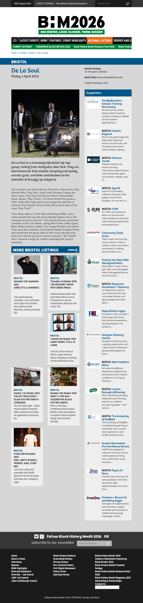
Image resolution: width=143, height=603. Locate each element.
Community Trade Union (112, 234)
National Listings (100, 40)
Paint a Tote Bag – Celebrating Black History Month (61, 399)
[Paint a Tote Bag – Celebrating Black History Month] (63, 376)
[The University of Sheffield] (93, 417)
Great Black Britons (62, 558)
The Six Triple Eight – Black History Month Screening (26, 399)
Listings (23, 53)
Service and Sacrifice (128, 40)
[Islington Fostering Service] (93, 335)
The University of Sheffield (115, 417)
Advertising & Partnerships (108, 580)
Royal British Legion (114, 311)
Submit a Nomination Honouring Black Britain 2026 (111, 560)
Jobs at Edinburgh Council (24, 580)
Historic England (111, 132)
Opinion (15, 565)
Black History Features (64, 555)
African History (60, 562)
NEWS (44, 40)
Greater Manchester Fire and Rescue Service (115, 444)
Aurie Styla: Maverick (26, 287)
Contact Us (100, 584)
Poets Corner (59, 571)
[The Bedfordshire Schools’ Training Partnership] (93, 104)
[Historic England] (93, 134)
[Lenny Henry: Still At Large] (63, 322)
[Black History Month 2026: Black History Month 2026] (71, 25)
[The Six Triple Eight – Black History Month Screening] (27, 376)
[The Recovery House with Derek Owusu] (63, 264)
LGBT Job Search (19, 577)
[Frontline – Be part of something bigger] (93, 498)
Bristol (32, 53)
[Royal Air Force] (93, 471)
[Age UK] (93, 191)
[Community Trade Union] (93, 233)
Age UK (116, 188)
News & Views (18, 558)
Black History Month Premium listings (110, 566)
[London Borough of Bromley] (93, 391)
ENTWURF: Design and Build (85, 597)
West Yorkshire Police (115, 363)
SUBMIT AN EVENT (22, 46)
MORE (71, 250)
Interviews (16, 562)
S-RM (115, 209)
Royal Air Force (112, 471)
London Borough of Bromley (113, 390)
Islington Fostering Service (113, 336)
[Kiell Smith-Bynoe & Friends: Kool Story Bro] (27, 437)
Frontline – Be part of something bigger (114, 499)
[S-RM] (93, 209)
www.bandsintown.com (110, 77)
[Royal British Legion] (93, 314)
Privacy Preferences (107, 587)
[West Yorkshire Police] (93, 364)
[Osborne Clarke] (93, 159)
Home (14, 53)
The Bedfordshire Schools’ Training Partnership (112, 104)
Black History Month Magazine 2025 (113, 577)
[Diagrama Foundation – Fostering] (93, 285)
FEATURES (55, 40)
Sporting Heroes (61, 574)
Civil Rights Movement (64, 568)
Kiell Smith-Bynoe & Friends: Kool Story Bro (25, 463)
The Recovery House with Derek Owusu (61, 286)
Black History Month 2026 (108, 555)
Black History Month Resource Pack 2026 (94, 46)
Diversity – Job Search (22, 574)
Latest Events (29, 40)
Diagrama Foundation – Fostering (115, 285)
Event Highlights (74, 40)
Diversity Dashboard (21, 571)
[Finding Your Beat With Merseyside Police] (93, 261)
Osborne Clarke (112, 159)
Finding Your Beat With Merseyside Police (115, 261)
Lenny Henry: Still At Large (62, 343)
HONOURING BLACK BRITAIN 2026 (53, 46)
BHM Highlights (19, 568)
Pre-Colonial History (63, 565)
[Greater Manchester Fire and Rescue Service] (93, 443)
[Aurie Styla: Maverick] (27, 264)
